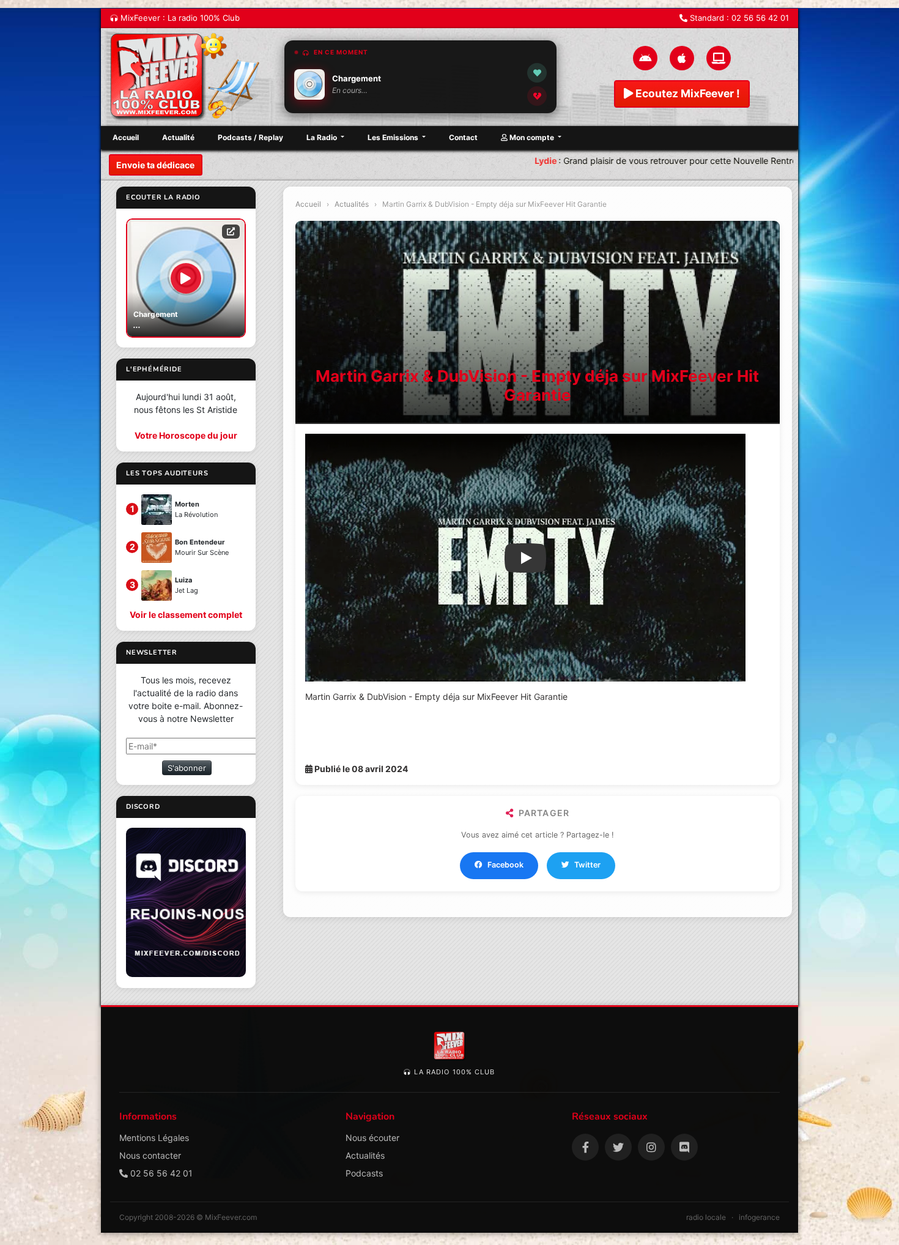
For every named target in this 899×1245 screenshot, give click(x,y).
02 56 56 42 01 (760, 18)
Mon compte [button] (532, 137)
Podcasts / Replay (250, 137)
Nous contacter (150, 1155)
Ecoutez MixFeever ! (686, 93)
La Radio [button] (322, 137)
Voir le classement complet (186, 614)
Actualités (352, 204)
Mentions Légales (154, 1137)
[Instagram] (651, 1147)
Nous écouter (372, 1137)
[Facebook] (585, 1147)
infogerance (759, 1217)
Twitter (587, 864)
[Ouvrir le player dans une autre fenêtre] (231, 231)
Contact (463, 137)
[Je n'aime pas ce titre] (537, 96)
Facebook (505, 864)
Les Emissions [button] (394, 137)
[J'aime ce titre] (537, 73)
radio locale (706, 1217)
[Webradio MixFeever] (186, 77)
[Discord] (684, 1147)
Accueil (126, 137)
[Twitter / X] (618, 1147)
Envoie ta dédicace (155, 165)
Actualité (178, 137)
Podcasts (364, 1173)
